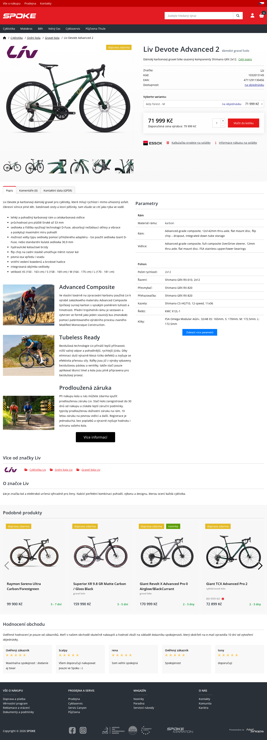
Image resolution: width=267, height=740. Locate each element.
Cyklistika (9, 28)
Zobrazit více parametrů (199, 332)
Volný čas (54, 28)
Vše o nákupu (12, 3)
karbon (169, 223)
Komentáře (28, 190)
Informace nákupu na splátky (238, 142)
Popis (9, 190)
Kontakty (45, 3)
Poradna (139, 703)
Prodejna (30, 3)
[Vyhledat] (238, 15)
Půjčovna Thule (96, 28)
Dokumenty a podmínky (18, 712)
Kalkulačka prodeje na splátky (191, 142)
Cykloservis (73, 28)
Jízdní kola (33, 38)
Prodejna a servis (81, 690)
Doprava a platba (14, 699)
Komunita (205, 703)
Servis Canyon (77, 708)
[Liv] (13, 470)
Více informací (95, 437)
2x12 (168, 272)
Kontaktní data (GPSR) (58, 190)
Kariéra (203, 708)
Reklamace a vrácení (16, 708)
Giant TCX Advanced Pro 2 (226, 583)
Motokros (26, 28)
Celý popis (245, 59)
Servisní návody (144, 708)
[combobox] (203, 104)
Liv (262, 70)
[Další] (260, 565)
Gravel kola (52, 38)
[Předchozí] (7, 565)
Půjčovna (74, 712)
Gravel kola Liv (91, 470)
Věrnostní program (15, 703)
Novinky (139, 699)
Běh (40, 28)
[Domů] (4, 38)
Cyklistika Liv (38, 470)
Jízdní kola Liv (64, 470)
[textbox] (203, 104)
